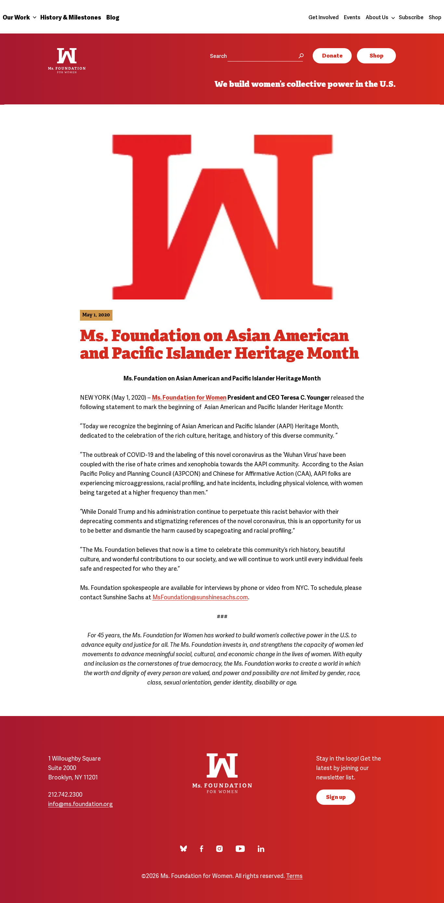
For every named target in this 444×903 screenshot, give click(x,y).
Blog (112, 16)
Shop (435, 17)
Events (352, 17)
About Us (377, 17)
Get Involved (323, 17)
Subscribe (411, 17)
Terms (294, 875)
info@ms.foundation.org (80, 803)
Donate (332, 55)
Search (218, 56)
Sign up (336, 796)
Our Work (16, 16)
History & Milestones (70, 16)
